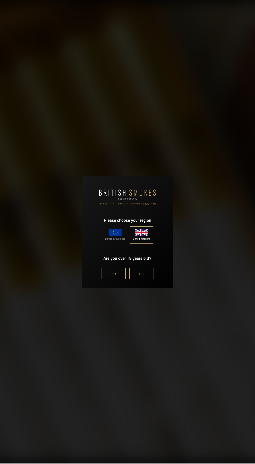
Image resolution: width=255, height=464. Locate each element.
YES (141, 274)
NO (113, 274)
